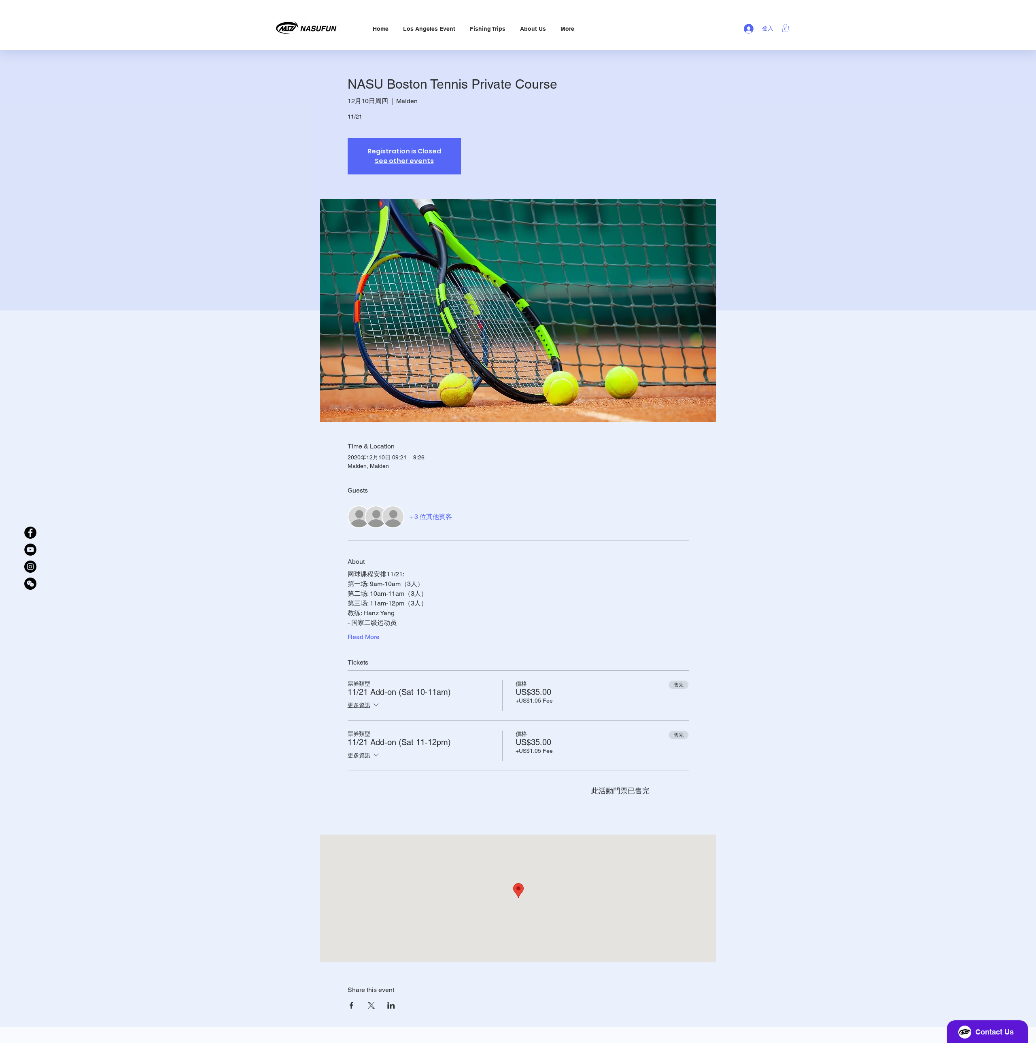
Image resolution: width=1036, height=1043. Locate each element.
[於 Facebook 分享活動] (351, 1005)
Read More (364, 637)
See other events (404, 161)
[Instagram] (30, 567)
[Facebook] (30, 533)
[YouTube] (30, 550)
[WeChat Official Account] (30, 584)
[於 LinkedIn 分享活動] (391, 1005)
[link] (785, 28)
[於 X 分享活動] (371, 1005)
